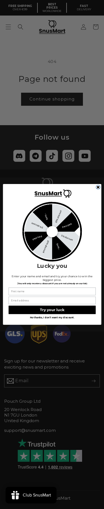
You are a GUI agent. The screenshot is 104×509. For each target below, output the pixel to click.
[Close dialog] (98, 187)
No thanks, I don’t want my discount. (52, 317)
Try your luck (52, 310)
